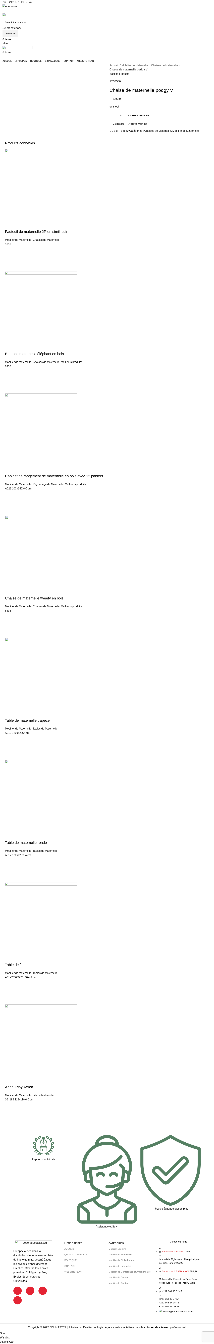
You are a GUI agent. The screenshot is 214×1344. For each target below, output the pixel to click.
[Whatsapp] (17, 1300)
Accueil (114, 65)
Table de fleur (16, 965)
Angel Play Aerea (19, 1087)
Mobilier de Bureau (119, 1277)
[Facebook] (17, 1291)
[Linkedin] (42, 1291)
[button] (9, 259)
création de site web (156, 1327)
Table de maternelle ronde (26, 843)
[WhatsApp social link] (111, 11)
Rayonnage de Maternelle (48, 484)
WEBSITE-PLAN (73, 1271)
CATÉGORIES (116, 1243)
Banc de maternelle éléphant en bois (34, 354)
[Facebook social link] (103, 11)
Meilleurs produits (71, 362)
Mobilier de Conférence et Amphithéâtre (130, 1271)
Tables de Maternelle (45, 728)
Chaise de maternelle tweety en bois (34, 598)
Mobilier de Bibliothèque (121, 1260)
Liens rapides (73, 1243)
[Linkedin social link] (107, 11)
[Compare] (9, 225)
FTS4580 (115, 81)
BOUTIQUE (70, 1260)
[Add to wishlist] (9, 250)
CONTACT (70, 1266)
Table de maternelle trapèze (27, 720)
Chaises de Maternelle (165, 65)
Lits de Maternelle (43, 1095)
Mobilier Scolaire (117, 1249)
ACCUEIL (69, 1249)
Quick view (9, 267)
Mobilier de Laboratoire (121, 1266)
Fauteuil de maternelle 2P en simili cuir (36, 232)
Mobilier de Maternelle (135, 65)
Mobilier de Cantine (119, 1283)
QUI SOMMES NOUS (75, 1254)
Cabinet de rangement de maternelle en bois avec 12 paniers (54, 476)
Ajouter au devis (138, 115)
